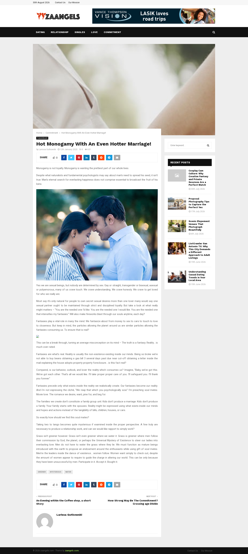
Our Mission (74, 2)
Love (94, 32)
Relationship (59, 32)
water (68, 472)
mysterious (55, 472)
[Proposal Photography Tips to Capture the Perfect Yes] (177, 203)
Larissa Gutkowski (47, 149)
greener (42, 472)
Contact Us (60, 2)
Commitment (112, 32)
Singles (80, 32)
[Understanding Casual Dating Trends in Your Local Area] (177, 276)
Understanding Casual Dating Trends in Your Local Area (197, 276)
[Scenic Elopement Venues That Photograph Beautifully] (177, 226)
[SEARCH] (208, 145)
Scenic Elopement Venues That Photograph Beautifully (199, 225)
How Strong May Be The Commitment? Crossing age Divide (133, 502)
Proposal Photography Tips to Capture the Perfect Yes (199, 203)
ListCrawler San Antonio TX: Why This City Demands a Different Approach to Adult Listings (199, 250)
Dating (40, 32)
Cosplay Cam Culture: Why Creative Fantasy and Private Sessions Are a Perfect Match (198, 177)
